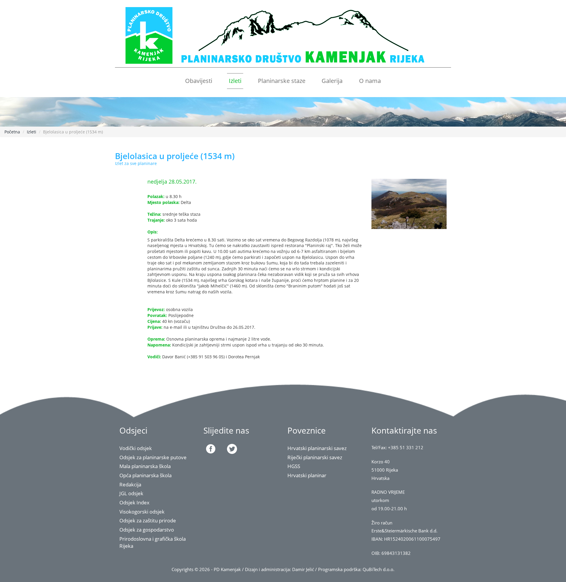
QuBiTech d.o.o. (378, 569)
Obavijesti (198, 81)
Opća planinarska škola (145, 475)
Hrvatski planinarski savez (317, 448)
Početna (12, 132)
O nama (370, 81)
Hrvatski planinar (306, 475)
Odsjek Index (134, 502)
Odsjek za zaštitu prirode (147, 520)
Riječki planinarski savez (314, 457)
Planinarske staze (281, 81)
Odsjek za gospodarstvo (146, 529)
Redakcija (130, 484)
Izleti (235, 81)
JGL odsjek (131, 493)
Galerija (332, 81)
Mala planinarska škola (145, 466)
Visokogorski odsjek (141, 511)
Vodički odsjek (135, 448)
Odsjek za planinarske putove (153, 457)
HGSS (293, 466)
